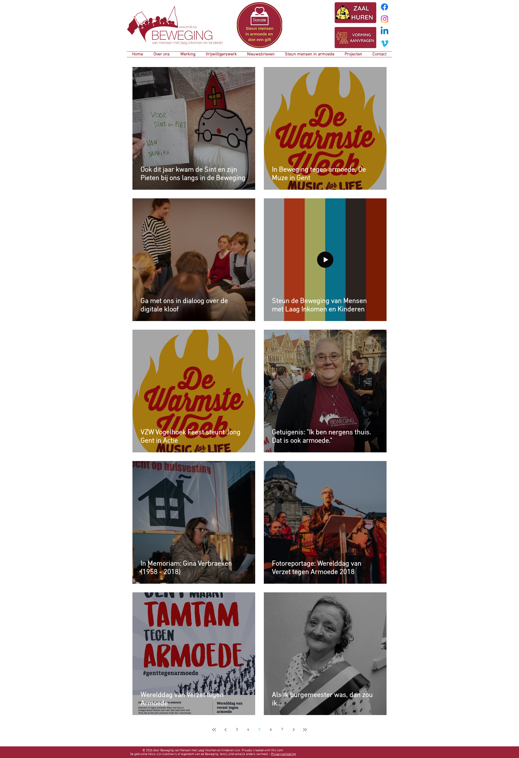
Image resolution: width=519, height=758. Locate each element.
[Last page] (305, 729)
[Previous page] (225, 729)
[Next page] (293, 729)
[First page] (214, 729)
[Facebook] (384, 7)
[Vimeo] (384, 43)
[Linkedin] (384, 31)
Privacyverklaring (283, 754)
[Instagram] (384, 19)
